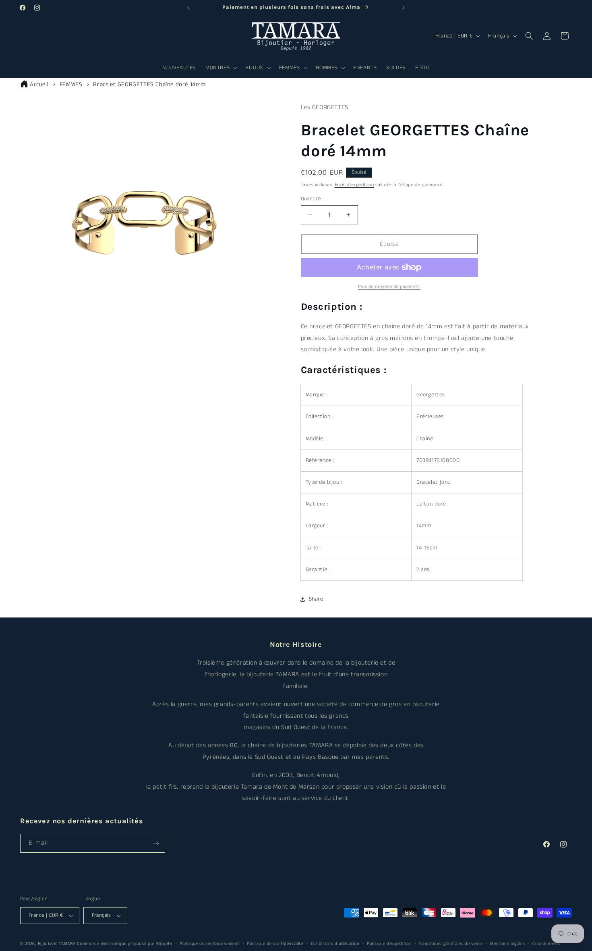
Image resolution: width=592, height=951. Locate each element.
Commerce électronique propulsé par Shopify (124, 944)
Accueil (39, 84)
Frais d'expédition (354, 184)
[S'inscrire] (156, 843)
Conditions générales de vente (450, 944)
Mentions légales (507, 944)
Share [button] (316, 599)
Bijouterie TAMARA (57, 944)
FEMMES (71, 84)
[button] (220, 67)
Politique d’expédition (389, 944)
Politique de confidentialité (275, 944)
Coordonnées (546, 944)
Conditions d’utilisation (335, 944)
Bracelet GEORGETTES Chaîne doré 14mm (149, 84)
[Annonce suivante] (403, 7)
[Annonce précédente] (188, 7)
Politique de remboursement (209, 944)
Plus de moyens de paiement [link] (389, 286)
